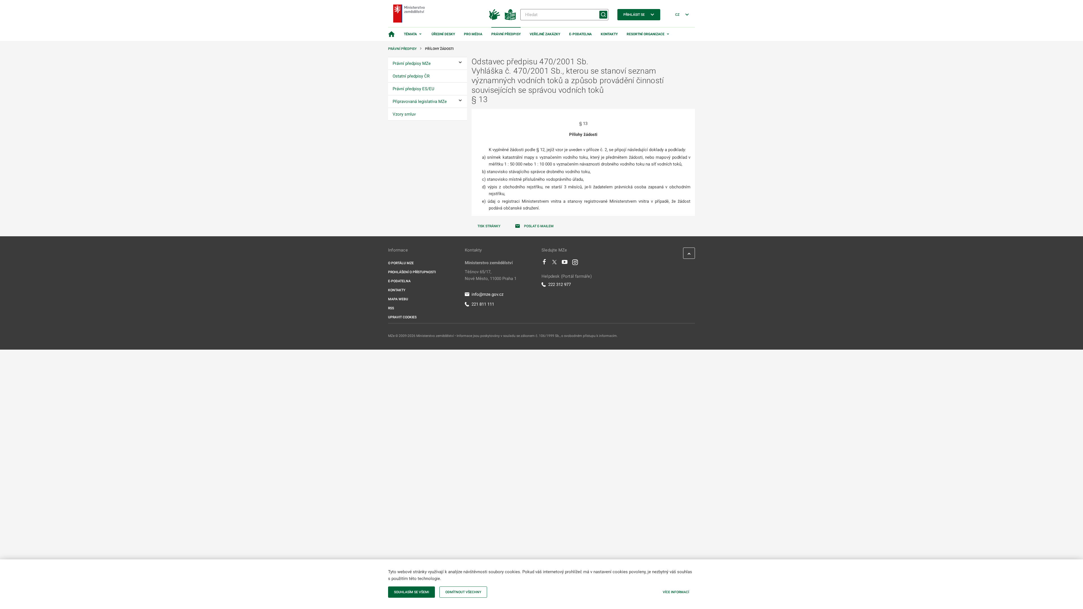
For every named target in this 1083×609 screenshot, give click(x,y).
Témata (410, 34)
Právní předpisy (506, 34)
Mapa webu (398, 299)
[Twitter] (554, 263)
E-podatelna (580, 34)
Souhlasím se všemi (411, 592)
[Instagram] (575, 263)
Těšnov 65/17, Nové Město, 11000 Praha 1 (490, 275)
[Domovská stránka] (391, 34)
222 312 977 (559, 284)
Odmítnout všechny (463, 592)
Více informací (676, 592)
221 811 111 (483, 304)
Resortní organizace (645, 34)
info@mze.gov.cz (487, 294)
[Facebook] (544, 263)
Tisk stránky (488, 226)
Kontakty (609, 34)
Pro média (473, 34)
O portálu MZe (401, 263)
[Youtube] (565, 263)
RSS (391, 308)
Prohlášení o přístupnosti (412, 272)
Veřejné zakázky (545, 34)
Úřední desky (443, 34)
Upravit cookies (402, 317)
